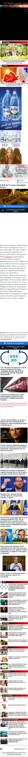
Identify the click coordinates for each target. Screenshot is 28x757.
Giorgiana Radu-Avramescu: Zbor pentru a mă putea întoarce (17, 689)
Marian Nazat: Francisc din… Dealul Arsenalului (17, 698)
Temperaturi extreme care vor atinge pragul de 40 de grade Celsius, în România (14, 84)
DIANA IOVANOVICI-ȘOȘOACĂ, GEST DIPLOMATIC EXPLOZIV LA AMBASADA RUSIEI (17, 740)
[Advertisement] (14, 26)
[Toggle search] (26, 10)
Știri (4, 180)
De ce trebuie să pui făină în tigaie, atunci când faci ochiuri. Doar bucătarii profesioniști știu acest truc (17, 666)
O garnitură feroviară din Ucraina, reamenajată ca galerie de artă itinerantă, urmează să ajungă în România (12, 397)
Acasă (1, 180)
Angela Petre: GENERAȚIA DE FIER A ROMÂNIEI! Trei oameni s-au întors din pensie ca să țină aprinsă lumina (17, 714)
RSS (5, 3)
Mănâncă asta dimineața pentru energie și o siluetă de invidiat (16, 650)
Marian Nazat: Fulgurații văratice (17, 705)
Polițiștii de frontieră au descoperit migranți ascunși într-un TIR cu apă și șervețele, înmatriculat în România (13, 472)
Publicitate (10, 3)
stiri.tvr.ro (9, 257)
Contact (25, 3)
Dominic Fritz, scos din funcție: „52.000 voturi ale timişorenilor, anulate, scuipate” (11, 495)
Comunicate (18, 3)
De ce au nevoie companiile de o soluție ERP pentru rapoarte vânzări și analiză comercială (17, 733)
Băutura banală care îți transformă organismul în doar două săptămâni (17, 640)
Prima (7, 180)
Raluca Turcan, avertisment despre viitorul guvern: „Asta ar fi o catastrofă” (12, 575)
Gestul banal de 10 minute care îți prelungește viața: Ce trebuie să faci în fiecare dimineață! (17, 634)
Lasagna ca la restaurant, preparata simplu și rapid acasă (17, 657)
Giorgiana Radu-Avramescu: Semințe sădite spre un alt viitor (16, 681)
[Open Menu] (1, 10)
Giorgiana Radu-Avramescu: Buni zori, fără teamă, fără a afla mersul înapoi (17, 675)
